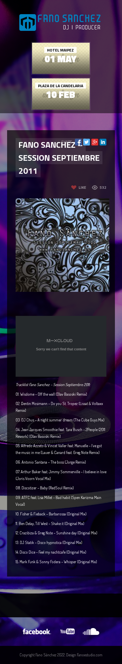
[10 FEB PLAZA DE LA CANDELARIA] (61, 108)
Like (82, 187)
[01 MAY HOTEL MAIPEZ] (61, 72)
